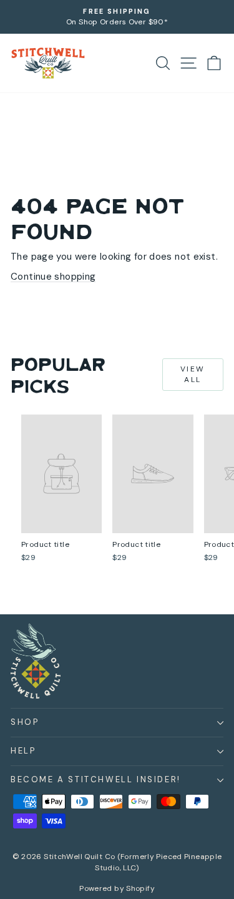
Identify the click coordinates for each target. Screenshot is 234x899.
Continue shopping (53, 276)
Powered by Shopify (117, 888)
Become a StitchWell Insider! (96, 779)
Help (23, 750)
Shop (25, 722)
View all (192, 374)
